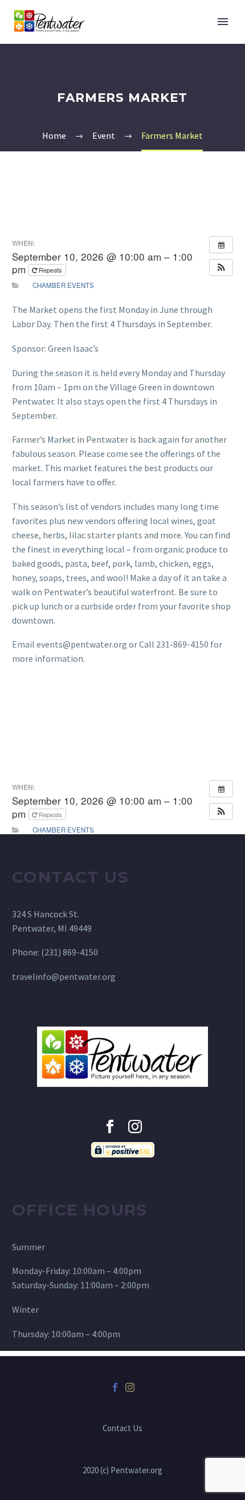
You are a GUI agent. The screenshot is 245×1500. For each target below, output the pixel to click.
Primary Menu (223, 21)
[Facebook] (115, 1387)
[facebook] (110, 1127)
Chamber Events (63, 285)
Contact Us (122, 1428)
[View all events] (221, 244)
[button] (221, 267)
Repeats (50, 269)
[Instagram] (129, 1387)
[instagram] (135, 1127)
